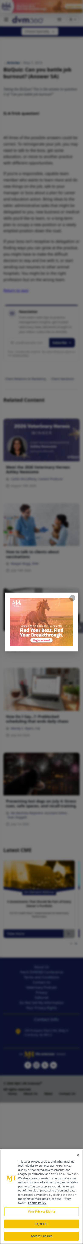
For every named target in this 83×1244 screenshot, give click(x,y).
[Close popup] (72, 598)
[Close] (78, 1155)
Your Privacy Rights (41, 1211)
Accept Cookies (41, 1236)
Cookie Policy (37, 1203)
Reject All (41, 1224)
